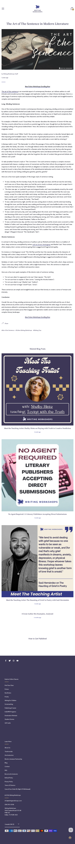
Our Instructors (9, 755)
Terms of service (10, 785)
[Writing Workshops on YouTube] (17, 661)
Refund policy (9, 778)
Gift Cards (8, 723)
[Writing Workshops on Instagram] (13, 661)
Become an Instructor (11, 774)
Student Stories (9, 719)
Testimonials (9, 751)
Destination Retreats (11, 715)
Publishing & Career (10, 708)
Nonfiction (8, 693)
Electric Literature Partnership (13, 759)
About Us (7, 748)
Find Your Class (9, 685)
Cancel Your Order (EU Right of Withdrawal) (17, 789)
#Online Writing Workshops (24, 330)
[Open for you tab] (70, 837)
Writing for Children (10, 700)
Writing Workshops (15, 795)
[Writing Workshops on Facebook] (6, 661)
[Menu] (3, 8)
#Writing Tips (37, 330)
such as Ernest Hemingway (41, 244)
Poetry (7, 697)
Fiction (7, 689)
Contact (7, 766)
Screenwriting (9, 704)
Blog (6, 763)
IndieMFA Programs (10, 712)
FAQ (6, 770)
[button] (72, 8)
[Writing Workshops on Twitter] (10, 661)
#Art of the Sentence (8, 330)
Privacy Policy (9, 781)
